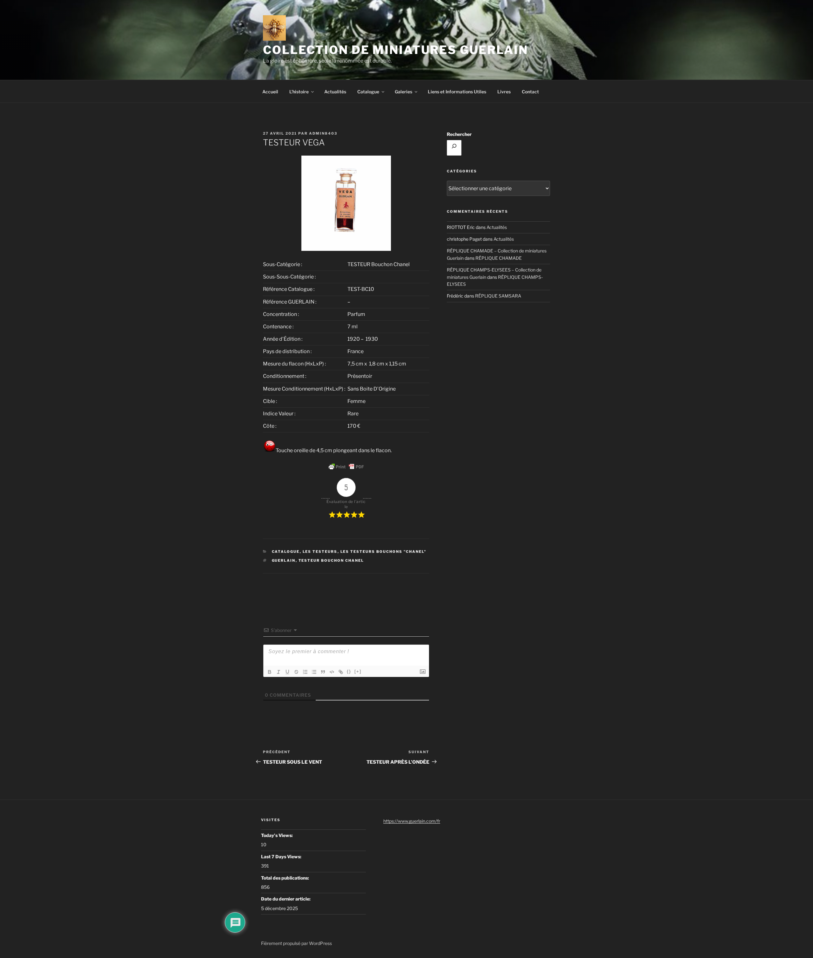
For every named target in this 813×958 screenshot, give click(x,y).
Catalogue (368, 91)
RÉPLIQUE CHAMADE (498, 258)
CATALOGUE (286, 551)
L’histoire (299, 91)
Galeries (403, 91)
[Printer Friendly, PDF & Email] (346, 467)
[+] (357, 671)
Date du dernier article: (286, 898)
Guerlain (284, 560)
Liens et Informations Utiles (457, 91)
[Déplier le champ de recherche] (454, 147)
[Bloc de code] (331, 672)
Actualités (335, 91)
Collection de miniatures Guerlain (395, 50)
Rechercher (459, 134)
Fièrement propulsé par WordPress (296, 943)
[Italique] (278, 672)
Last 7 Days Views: (281, 856)
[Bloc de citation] (323, 672)
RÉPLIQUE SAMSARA (498, 295)
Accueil (270, 91)
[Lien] (340, 672)
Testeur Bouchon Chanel (331, 560)
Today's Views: (277, 835)
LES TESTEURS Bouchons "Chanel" (383, 551)
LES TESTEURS (320, 551)
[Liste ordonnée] (305, 672)
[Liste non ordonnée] (314, 672)
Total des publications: (285, 878)
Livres (504, 91)
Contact (530, 91)
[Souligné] (287, 672)
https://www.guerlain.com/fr (411, 821)
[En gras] (269, 672)
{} (349, 671)
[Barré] (296, 672)
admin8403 (323, 133)
